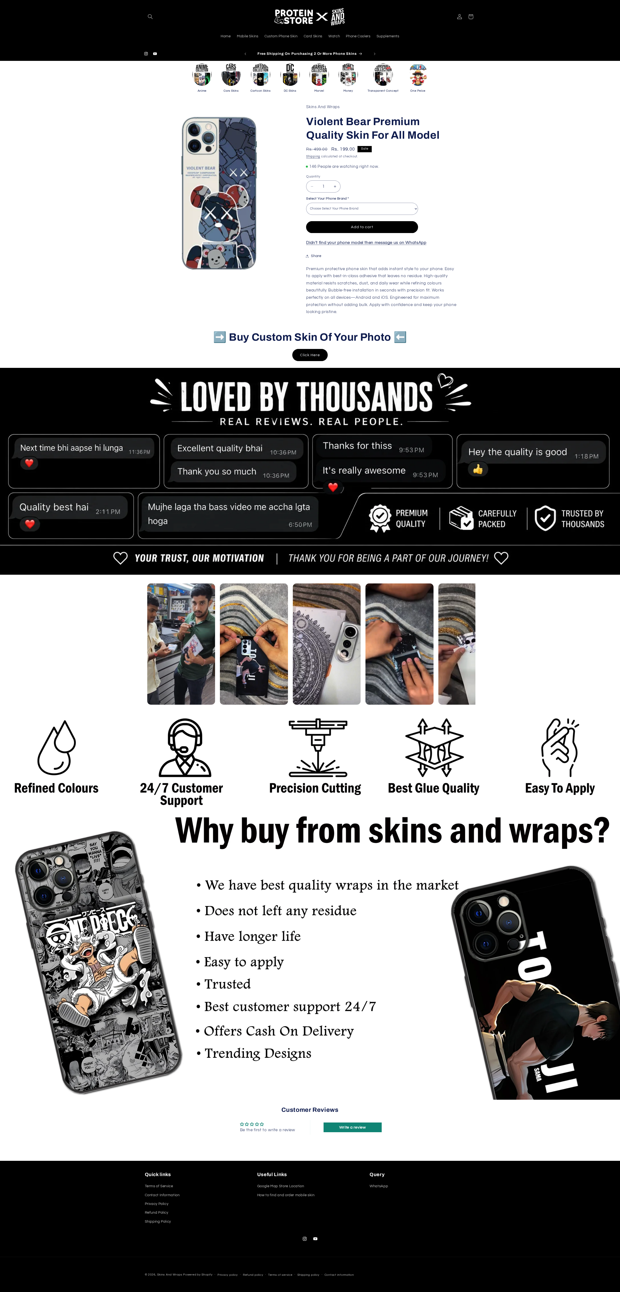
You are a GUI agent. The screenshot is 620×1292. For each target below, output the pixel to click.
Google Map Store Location (280, 1186)
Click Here (310, 355)
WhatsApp (379, 1186)
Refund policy (253, 1275)
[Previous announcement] (245, 54)
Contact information (339, 1275)
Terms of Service (159, 1186)
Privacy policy (227, 1275)
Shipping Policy (158, 1221)
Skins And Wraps (169, 1274)
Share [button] (316, 256)
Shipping (313, 156)
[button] (150, 16)
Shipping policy (308, 1275)
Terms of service (280, 1275)
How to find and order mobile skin (286, 1195)
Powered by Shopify (197, 1274)
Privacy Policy (157, 1204)
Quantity (313, 176)
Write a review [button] (352, 1127)
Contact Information (162, 1195)
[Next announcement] (374, 54)
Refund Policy (156, 1212)
